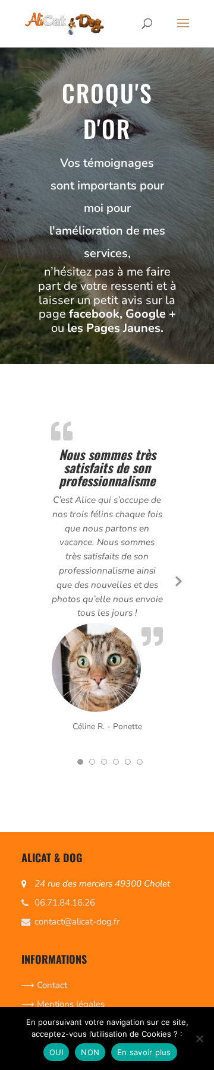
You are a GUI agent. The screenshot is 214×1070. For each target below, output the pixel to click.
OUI (56, 1052)
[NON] (199, 1038)
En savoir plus (144, 1052)
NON (90, 1052)
